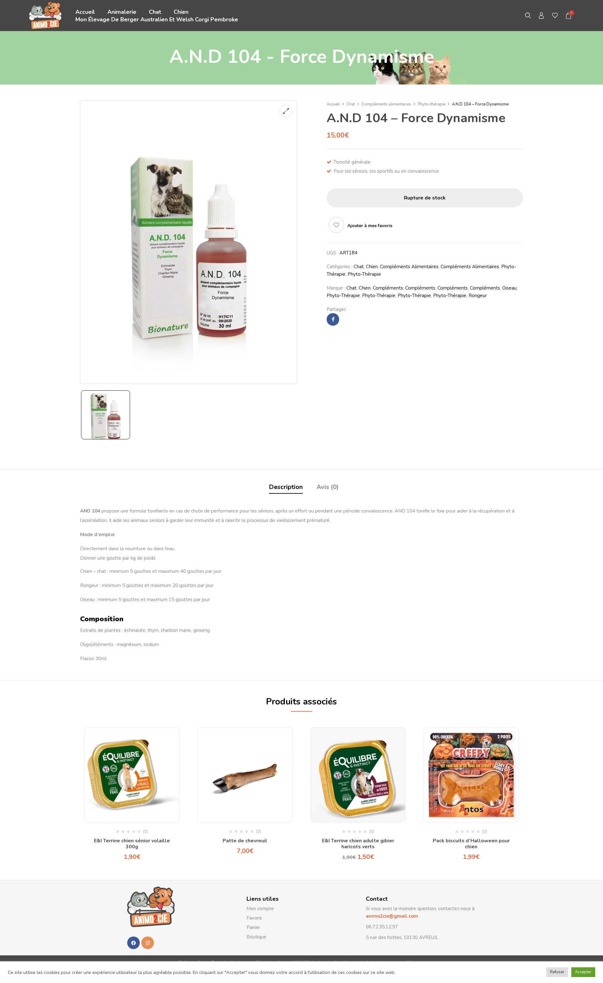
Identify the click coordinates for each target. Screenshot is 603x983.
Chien (372, 266)
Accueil (333, 104)
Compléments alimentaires (386, 104)
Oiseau (509, 288)
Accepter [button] (583, 972)
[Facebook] (333, 319)
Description (286, 487)
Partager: (336, 309)
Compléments (388, 288)
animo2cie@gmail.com (392, 916)
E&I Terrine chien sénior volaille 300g (132, 843)
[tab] (286, 488)
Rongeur (478, 295)
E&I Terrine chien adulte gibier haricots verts (358, 843)
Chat (350, 104)
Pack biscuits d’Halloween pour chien (471, 843)
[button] (568, 16)
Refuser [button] (557, 972)
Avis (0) (328, 487)
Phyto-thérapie (431, 104)
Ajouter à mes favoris (369, 226)
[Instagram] (147, 943)
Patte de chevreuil (245, 840)
